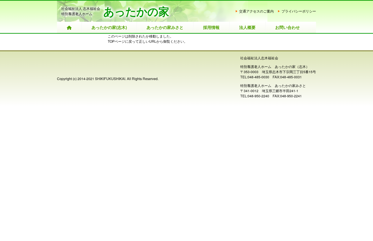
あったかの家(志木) (109, 27)
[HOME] (69, 27)
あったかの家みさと (165, 27)
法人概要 (247, 27)
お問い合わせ (287, 27)
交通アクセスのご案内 (256, 11)
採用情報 (211, 27)
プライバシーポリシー (298, 11)
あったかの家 (136, 11)
